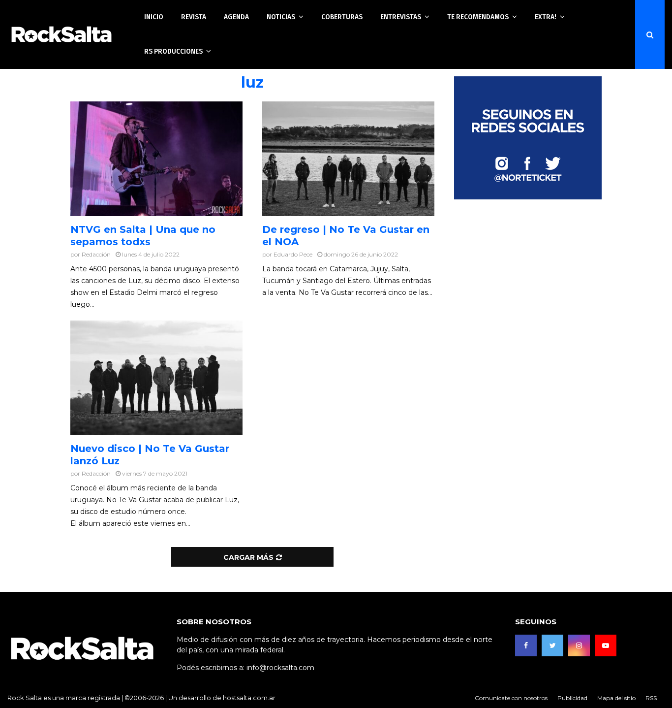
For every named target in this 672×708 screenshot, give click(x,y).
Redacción (96, 254)
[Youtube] (605, 645)
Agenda (236, 16)
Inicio (153, 16)
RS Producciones (173, 51)
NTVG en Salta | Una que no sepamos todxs (142, 236)
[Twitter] (552, 645)
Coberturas (342, 16)
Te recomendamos (478, 16)
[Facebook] (526, 645)
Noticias (281, 16)
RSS (651, 698)
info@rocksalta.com (280, 667)
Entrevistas (400, 16)
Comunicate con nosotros (511, 698)
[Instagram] (579, 645)
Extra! (545, 16)
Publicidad (572, 698)
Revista (193, 16)
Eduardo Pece (293, 254)
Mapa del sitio (616, 698)
